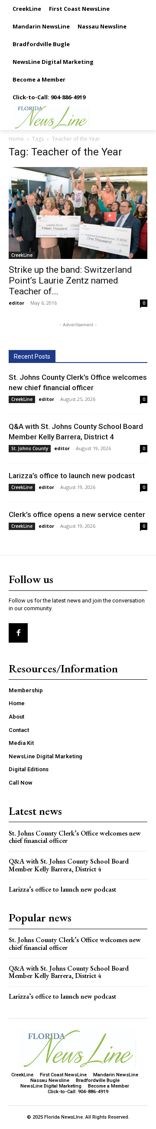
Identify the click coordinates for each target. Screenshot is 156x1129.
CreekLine (21, 255)
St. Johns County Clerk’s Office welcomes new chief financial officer (75, 837)
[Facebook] (18, 632)
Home (16, 138)
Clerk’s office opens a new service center (77, 514)
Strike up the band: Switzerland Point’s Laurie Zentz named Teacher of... (70, 280)
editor (16, 303)
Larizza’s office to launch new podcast (72, 475)
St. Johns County (29, 448)
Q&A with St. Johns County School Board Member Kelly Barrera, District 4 (69, 865)
